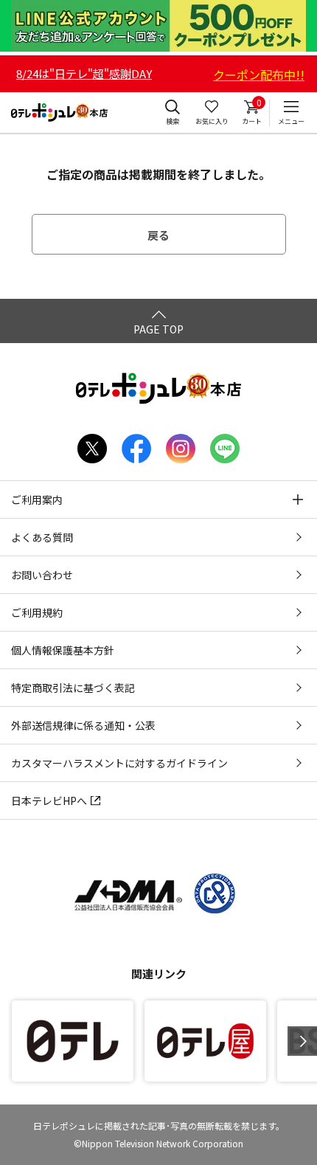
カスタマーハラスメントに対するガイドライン (119, 763)
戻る (158, 235)
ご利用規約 (37, 612)
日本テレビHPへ (49, 800)
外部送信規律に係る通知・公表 (83, 725)
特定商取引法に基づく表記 (73, 687)
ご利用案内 (37, 499)
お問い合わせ (42, 574)
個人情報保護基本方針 (62, 650)
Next (302, 1041)
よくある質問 (42, 537)
